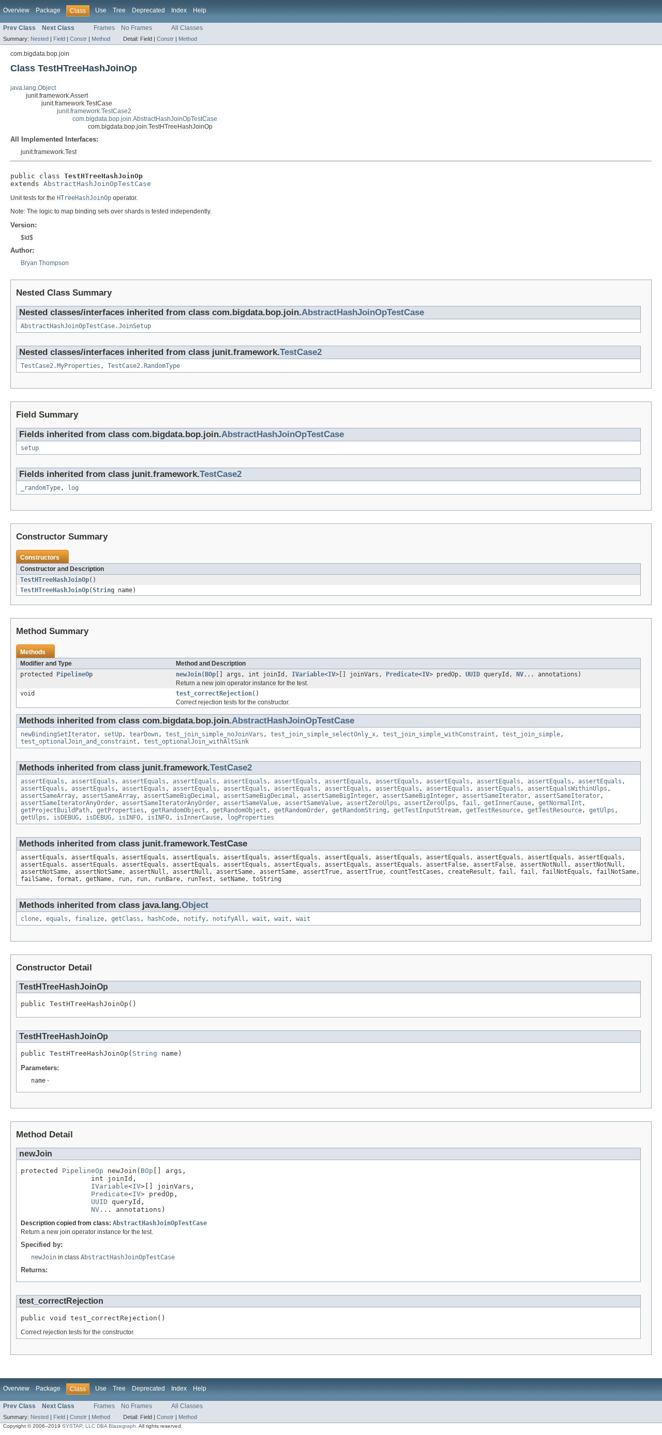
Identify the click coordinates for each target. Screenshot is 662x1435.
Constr (78, 39)
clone (30, 918)
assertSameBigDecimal (180, 795)
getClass (125, 918)
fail (469, 803)
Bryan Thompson (45, 263)
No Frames (136, 28)
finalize (89, 918)
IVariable (308, 674)
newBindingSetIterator (59, 734)
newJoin (188, 674)
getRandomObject (178, 810)
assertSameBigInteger (339, 795)
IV (331, 674)
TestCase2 (301, 352)
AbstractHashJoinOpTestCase (97, 184)
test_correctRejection (214, 693)
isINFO (129, 817)
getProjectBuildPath (55, 810)
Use (101, 10)
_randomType (41, 487)
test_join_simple (531, 734)
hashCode (161, 918)
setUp (113, 734)
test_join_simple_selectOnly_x (322, 734)
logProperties (250, 817)
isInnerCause (198, 817)
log (73, 487)
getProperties (120, 810)
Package (48, 10)
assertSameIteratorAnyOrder (68, 803)
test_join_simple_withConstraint (439, 734)
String (103, 590)
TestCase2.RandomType (144, 365)
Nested (40, 39)
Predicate (402, 674)
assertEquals (42, 781)
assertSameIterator (495, 795)
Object (195, 905)
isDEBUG (66, 817)
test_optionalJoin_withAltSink (196, 741)
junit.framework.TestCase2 (94, 111)
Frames (104, 28)
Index (179, 10)
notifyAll (229, 918)
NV (519, 674)
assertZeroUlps (372, 803)
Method (101, 39)
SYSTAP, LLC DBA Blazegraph (99, 1426)
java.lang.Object (33, 87)
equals (57, 918)
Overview (16, 10)
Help (199, 10)
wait (259, 918)
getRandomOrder (299, 810)
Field (59, 39)
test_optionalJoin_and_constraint (79, 741)
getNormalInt (560, 803)
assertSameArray (48, 795)
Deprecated (148, 10)
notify (194, 918)
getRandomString (359, 810)
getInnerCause (507, 803)
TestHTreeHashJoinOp (54, 579)
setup (30, 448)
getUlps (601, 810)
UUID (472, 674)
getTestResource (493, 810)
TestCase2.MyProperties (60, 365)
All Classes (187, 28)
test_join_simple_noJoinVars (214, 734)
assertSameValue (250, 803)
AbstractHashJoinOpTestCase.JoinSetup (86, 326)
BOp (210, 674)
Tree (119, 10)
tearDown (143, 734)
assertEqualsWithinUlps (567, 788)
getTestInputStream (426, 810)
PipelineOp (74, 674)
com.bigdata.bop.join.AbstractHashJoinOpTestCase (144, 118)
